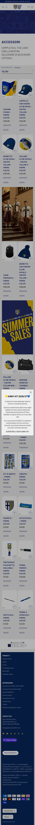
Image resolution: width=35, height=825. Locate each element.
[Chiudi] (30, 392)
